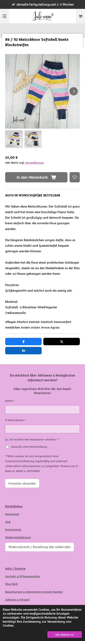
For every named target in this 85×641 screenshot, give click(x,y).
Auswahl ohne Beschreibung (29, 446)
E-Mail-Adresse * (15, 420)
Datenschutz (13, 529)
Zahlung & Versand (17, 599)
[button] (14, 139)
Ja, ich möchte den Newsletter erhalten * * (32, 439)
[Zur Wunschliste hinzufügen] (75, 177)
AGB (7, 522)
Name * (10, 400)
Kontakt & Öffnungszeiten (22, 576)
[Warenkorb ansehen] (80, 16)
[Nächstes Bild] (74, 91)
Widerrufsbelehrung (18, 537)
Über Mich (11, 584)
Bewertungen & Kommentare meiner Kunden (34, 591)
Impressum (12, 514)
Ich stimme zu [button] (64, 634)
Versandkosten (34, 162)
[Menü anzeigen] (4, 16)
